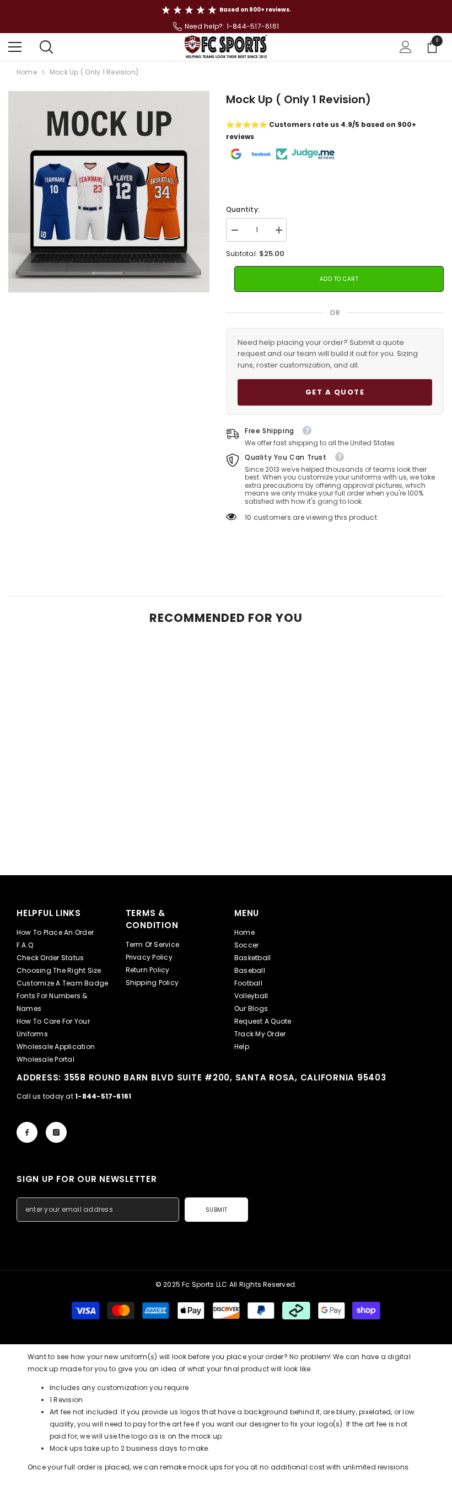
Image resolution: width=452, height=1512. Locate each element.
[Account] (406, 47)
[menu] (14, 47)
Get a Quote (335, 392)
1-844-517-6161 (253, 26)
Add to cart (339, 279)
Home (27, 72)
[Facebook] (27, 1132)
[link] (78, 844)
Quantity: (243, 209)
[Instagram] (56, 1132)
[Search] (46, 47)
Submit (217, 1210)
